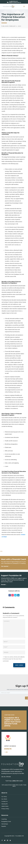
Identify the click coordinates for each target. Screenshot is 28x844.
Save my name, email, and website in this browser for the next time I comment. (14, 659)
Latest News (4, 806)
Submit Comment (19, 665)
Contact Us (4, 801)
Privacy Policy (5, 808)
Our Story (4, 796)
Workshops (4, 824)
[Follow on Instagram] (12, 595)
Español (3, 826)
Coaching (4, 819)
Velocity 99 (4, 804)
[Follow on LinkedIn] (18, 595)
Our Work (4, 799)
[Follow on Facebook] (10, 595)
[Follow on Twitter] (15, 595)
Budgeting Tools (6, 821)
